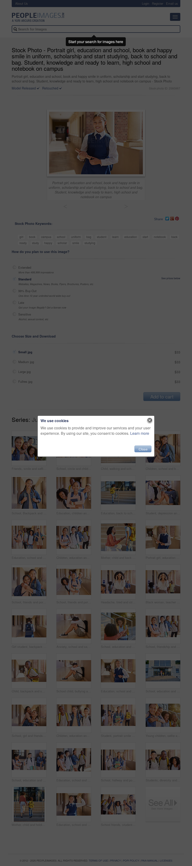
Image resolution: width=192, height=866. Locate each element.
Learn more (139, 433)
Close (143, 448)
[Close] (149, 420)
